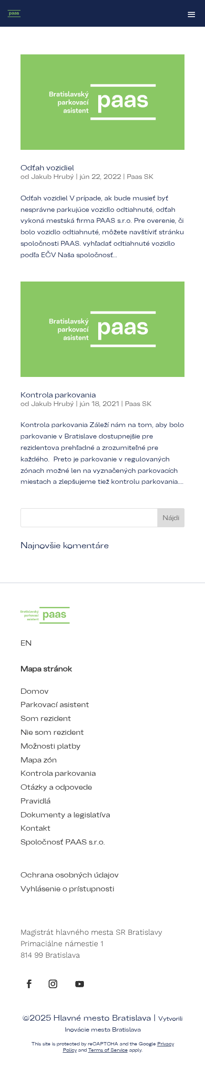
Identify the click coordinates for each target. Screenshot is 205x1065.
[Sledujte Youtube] (79, 983)
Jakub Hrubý (52, 177)
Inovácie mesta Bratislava (103, 1030)
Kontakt (35, 828)
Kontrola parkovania (58, 395)
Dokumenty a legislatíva (65, 815)
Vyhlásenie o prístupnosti (67, 889)
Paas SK (140, 177)
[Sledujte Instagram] (52, 983)
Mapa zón (38, 760)
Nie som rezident (52, 732)
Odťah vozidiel (47, 168)
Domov (34, 691)
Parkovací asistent (54, 705)
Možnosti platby (50, 746)
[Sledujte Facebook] (29, 983)
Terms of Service (108, 1050)
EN (25, 643)
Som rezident (45, 718)
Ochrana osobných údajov (69, 875)
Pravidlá (35, 801)
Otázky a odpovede (56, 787)
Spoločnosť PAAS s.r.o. (62, 842)
